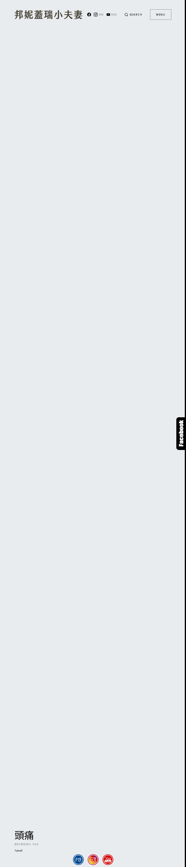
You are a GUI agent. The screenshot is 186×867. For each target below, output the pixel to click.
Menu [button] (160, 14)
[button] (133, 14)
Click (181, 433)
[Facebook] (89, 14)
